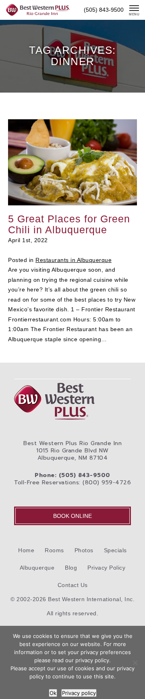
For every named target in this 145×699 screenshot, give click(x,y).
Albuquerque (37, 567)
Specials (115, 550)
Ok (53, 693)
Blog (71, 567)
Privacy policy (79, 693)
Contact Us (73, 585)
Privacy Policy (106, 567)
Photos (84, 550)
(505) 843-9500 (104, 9)
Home (26, 550)
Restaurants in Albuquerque (73, 260)
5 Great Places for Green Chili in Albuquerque (69, 224)
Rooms (54, 550)
